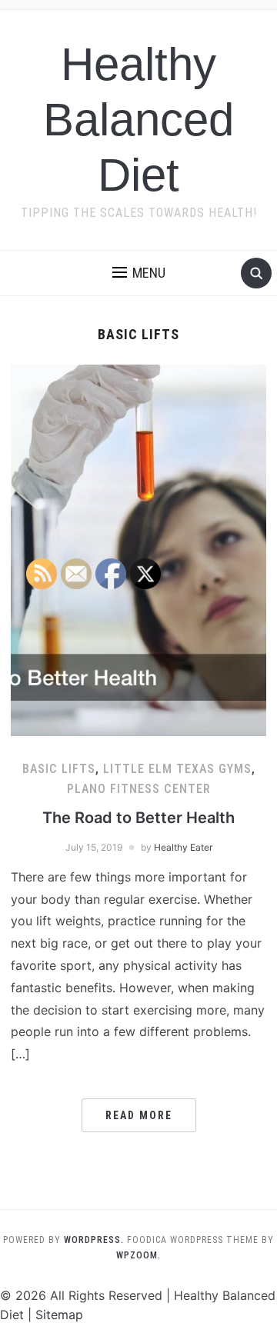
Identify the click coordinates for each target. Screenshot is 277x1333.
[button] (138, 273)
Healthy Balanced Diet (138, 119)
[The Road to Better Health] (138, 549)
